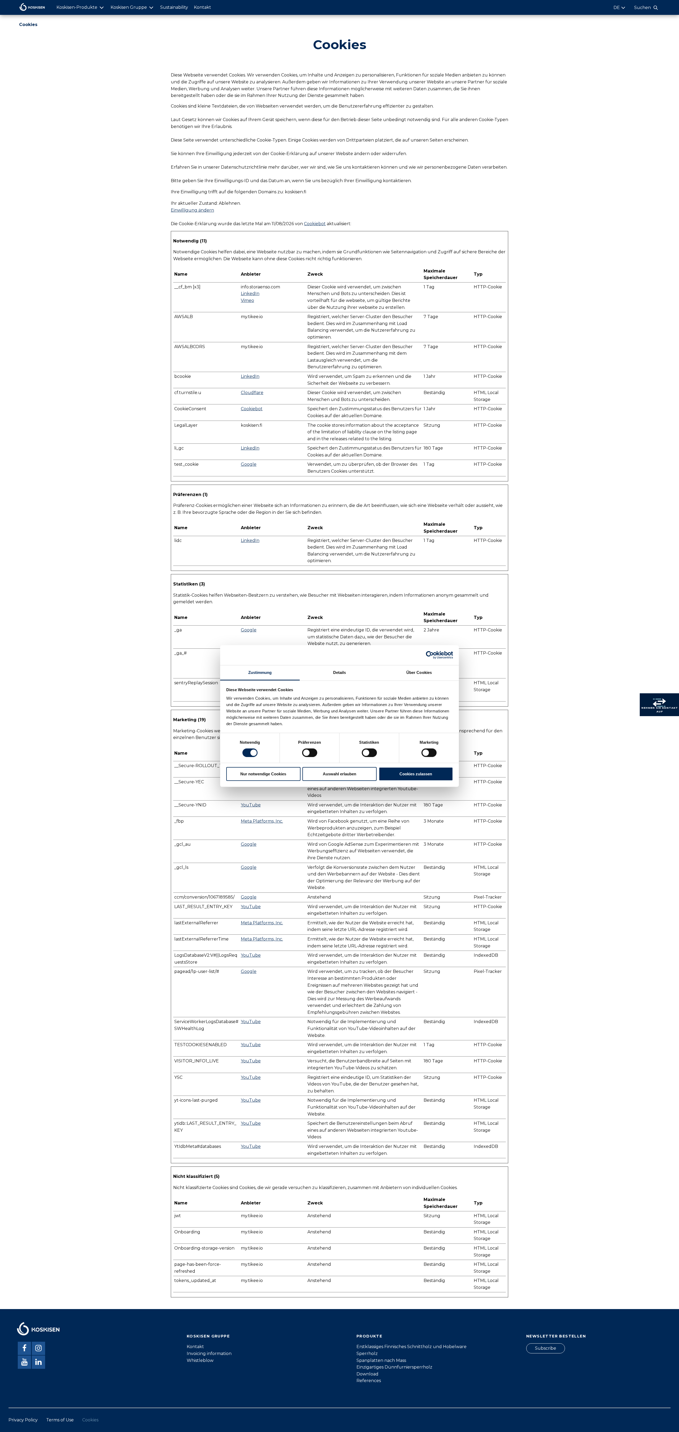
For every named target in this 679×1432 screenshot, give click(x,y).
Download (367, 1374)
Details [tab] (339, 672)
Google (248, 464)
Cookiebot (315, 223)
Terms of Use (60, 1419)
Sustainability (174, 7)
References (368, 1380)
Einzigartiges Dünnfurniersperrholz (394, 1367)
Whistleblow (200, 1360)
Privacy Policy (23, 1419)
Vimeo (247, 300)
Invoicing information (209, 1353)
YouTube (251, 804)
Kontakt (202, 7)
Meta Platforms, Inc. (262, 821)
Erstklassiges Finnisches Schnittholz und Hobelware (411, 1346)
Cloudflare (252, 392)
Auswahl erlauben (339, 774)
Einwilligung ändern (192, 210)
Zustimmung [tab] (260, 672)
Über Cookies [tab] (419, 672)
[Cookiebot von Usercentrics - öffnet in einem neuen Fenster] (430, 655)
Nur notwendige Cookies (263, 774)
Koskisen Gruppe (129, 7)
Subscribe (545, 1348)
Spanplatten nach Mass (381, 1360)
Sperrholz (367, 1353)
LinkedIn (250, 293)
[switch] (309, 753)
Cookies (90, 1419)
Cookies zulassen (415, 774)
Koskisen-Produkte (76, 7)
